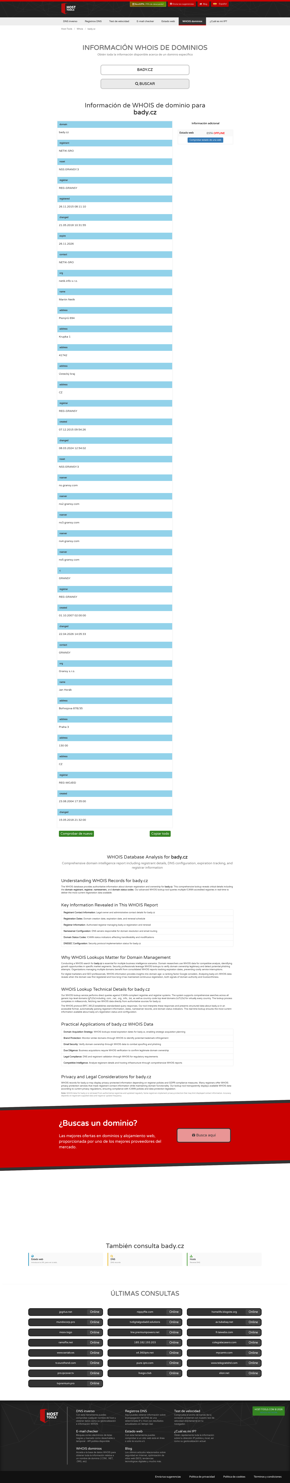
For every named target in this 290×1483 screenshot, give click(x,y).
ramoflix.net (66, 1342)
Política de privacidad (202, 1476)
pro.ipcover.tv (66, 1373)
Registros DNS (93, 21)
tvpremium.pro (65, 1383)
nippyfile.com (145, 1311)
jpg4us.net (65, 1311)
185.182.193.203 (145, 1342)
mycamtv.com (224, 1352)
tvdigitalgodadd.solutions (145, 1322)
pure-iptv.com (145, 1363)
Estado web (168, 21)
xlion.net (224, 1373)
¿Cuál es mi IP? (218, 21)
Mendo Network (268, 1413)
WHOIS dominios (192, 21)
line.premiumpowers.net (144, 1332)
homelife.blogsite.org (224, 1311)
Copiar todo (160, 834)
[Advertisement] (145, 1204)
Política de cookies (234, 1476)
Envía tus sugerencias (183, 4)
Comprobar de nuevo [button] (76, 834)
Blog (205, 4)
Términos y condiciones (268, 1476)
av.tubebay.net (224, 1322)
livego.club (145, 1373)
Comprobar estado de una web (205, 140)
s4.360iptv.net (145, 1352)
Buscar (147, 84)
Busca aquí (205, 1135)
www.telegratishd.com (224, 1363)
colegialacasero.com (224, 1342)
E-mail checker (145, 21)
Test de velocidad (119, 21)
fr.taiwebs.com (224, 1332)
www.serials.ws (65, 1352)
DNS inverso (70, 21)
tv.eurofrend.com (65, 1363)
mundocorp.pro (65, 1322)
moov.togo (65, 1332)
